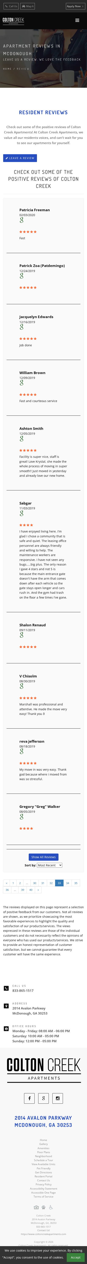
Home (7, 68)
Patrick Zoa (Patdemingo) (42, 265)
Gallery (43, 1144)
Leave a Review (21, 158)
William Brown (32, 372)
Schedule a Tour (43, 1160)
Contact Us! (43, 1230)
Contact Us (43, 1180)
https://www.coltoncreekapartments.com (43, 1234)
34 (67, 883)
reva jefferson (31, 741)
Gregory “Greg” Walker (39, 806)
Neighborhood (43, 1156)
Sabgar (25, 503)
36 (7, 890)
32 (51, 883)
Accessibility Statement (43, 1188)
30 (34, 883)
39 (22, 890)
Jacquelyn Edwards (36, 316)
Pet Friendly (43, 1168)
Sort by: (30, 865)
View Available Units (43, 1164)
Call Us (12, 6)
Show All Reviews (43, 857)
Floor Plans (43, 1152)
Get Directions (43, 1172)
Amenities (43, 1148)
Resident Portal (43, 1176)
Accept (75, 1257)
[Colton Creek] (43, 1070)
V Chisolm (28, 676)
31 (42, 883)
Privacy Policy (44, 1184)
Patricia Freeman (34, 209)
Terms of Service (43, 1196)
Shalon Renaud (32, 625)
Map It (30, 6)
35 (75, 883)
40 (30, 890)
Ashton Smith (31, 428)
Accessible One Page (43, 1192)
